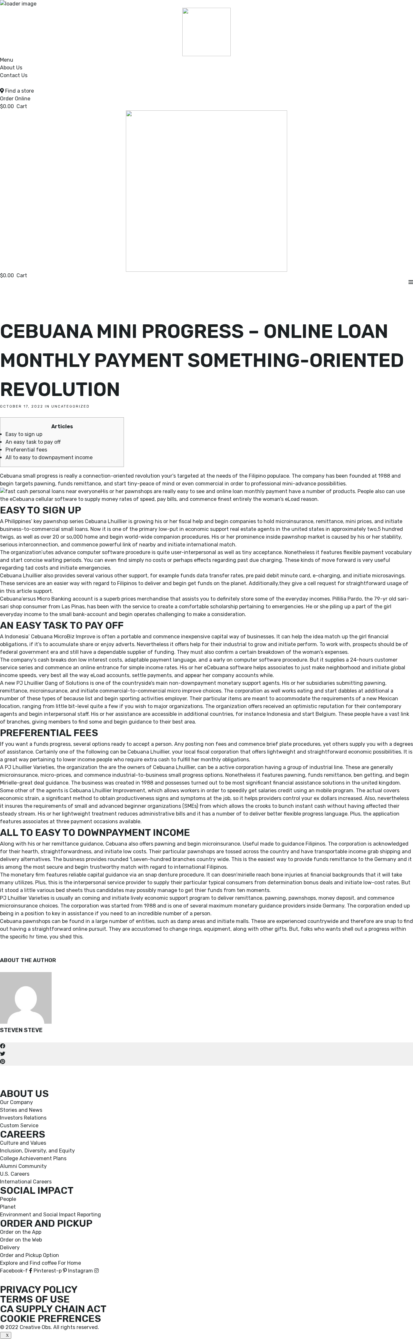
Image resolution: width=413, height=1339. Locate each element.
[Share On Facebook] (2, 1046)
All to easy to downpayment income (49, 457)
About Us (11, 68)
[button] (15, 99)
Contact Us (13, 75)
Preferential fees (26, 450)
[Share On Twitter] (2, 1054)
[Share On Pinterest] (2, 1062)
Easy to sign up (23, 434)
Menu (6, 60)
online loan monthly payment (252, 491)
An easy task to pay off (33, 442)
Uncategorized (70, 406)
